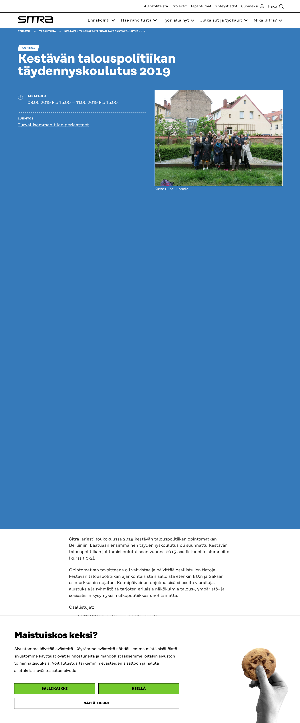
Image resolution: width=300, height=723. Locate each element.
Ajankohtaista (156, 6)
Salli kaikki (55, 689)
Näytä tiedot (96, 703)
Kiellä (139, 689)
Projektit (179, 6)
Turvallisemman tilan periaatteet (53, 125)
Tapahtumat (200, 6)
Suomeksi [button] (249, 6)
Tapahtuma (47, 31)
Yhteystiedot (226, 6)
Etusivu (24, 31)
